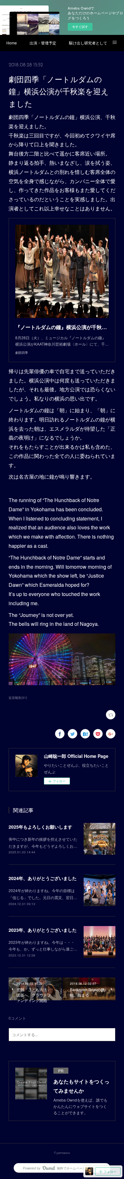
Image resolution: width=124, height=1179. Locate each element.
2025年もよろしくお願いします (40, 827)
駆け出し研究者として (88, 42)
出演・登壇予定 (43, 42)
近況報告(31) (18, 697)
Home (11, 42)
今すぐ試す (80, 26)
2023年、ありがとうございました (43, 930)
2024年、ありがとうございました (43, 878)
